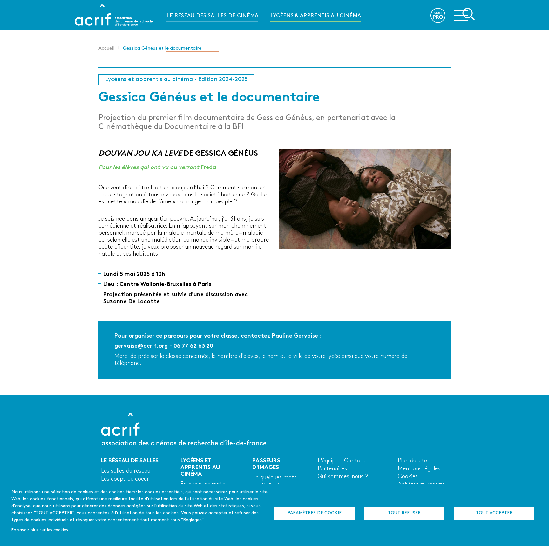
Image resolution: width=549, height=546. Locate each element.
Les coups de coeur (125, 479)
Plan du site (412, 461)
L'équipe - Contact (342, 461)
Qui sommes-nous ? (343, 477)
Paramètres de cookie (315, 513)
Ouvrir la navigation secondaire (464, 14)
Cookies (408, 477)
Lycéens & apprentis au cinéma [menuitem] (315, 15)
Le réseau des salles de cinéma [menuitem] (212, 15)
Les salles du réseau (125, 471)
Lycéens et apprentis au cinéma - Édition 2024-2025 (176, 80)
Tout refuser (404, 513)
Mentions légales (419, 469)
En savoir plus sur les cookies (39, 530)
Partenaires (332, 469)
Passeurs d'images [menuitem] (192, 46)
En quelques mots (274, 478)
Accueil (106, 48)
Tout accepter (494, 513)
